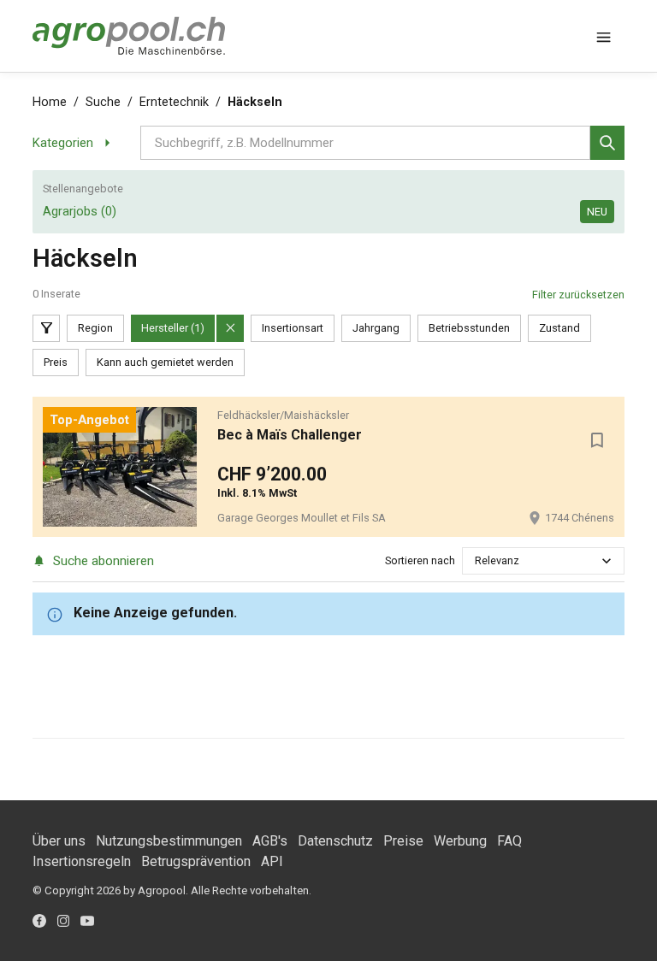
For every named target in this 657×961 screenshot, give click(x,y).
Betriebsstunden (469, 327)
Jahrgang (376, 327)
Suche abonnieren (103, 561)
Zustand (559, 327)
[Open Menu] (603, 35)
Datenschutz (335, 841)
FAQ (509, 841)
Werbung (460, 841)
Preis (56, 362)
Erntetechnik (174, 102)
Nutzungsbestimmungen (169, 841)
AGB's (269, 841)
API (272, 861)
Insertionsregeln (82, 861)
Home (50, 102)
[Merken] (597, 440)
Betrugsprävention (196, 861)
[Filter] (46, 328)
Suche (103, 102)
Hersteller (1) (172, 327)
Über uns (59, 841)
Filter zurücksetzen (578, 294)
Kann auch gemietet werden (165, 362)
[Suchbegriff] (607, 143)
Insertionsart (292, 327)
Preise (403, 841)
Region (95, 327)
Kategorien (63, 142)
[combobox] (476, 560)
